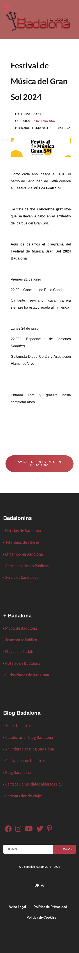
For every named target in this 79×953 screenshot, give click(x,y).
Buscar (66, 849)
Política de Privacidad (50, 907)
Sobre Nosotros (18, 725)
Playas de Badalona (22, 651)
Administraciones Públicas (27, 566)
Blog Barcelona (18, 772)
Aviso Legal (17, 907)
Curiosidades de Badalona (27, 675)
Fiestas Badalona (43, 121)
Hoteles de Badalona (22, 663)
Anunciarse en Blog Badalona (29, 749)
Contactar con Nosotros (25, 760)
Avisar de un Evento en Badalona (39, 463)
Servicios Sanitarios (21, 577)
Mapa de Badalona (21, 628)
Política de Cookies (41, 917)
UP (37, 885)
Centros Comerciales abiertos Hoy (34, 784)
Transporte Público (21, 640)
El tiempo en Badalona (24, 554)
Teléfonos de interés (22, 542)
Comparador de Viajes (24, 796)
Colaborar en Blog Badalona (29, 737)
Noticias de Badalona (23, 530)
